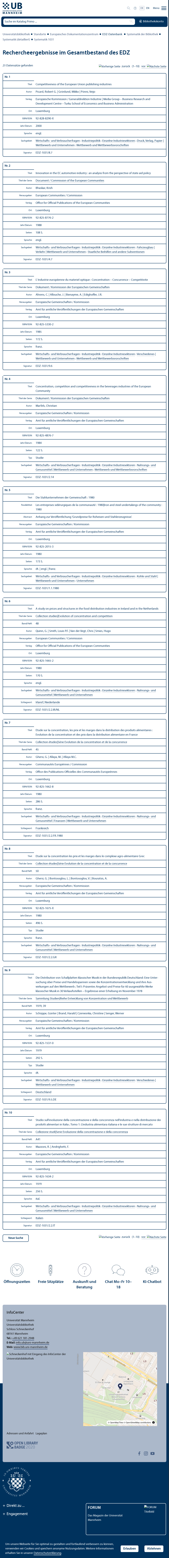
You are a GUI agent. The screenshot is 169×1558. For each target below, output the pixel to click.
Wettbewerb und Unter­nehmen (55, 145)
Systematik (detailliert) (16, 39)
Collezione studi (45, 1132)
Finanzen (59, 821)
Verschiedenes (145, 354)
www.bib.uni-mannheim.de (31, 1347)
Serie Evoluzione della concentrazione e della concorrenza (92, 1132)
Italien (39, 1218)
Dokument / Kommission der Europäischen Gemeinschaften (73, 287)
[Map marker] (120, 1386)
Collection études (46, 742)
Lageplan (41, 1433)
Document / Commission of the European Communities (70, 180)
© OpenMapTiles (115, 1422)
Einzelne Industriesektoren (118, 140)
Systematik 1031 (44, 39)
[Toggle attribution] (153, 1422)
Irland (39, 702)
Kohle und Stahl (147, 576)
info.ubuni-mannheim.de (32, 1342)
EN (147, 8)
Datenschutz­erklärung (47, 1553)
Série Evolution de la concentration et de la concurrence (92, 742)
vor (144, 66)
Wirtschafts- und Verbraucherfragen (58, 140)
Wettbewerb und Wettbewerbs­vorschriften (102, 145)
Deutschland (43, 1092)
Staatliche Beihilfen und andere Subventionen (116, 252)
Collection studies (46, 616)
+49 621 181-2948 (23, 1338)
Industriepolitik (91, 140)
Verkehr (40, 252)
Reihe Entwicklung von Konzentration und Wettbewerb (94, 998)
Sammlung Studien (47, 998)
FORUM (94, 1508)
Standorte (40, 34)
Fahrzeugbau (145, 247)
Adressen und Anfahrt (20, 1433)
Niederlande (52, 702)
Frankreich (42, 828)
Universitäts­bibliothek (16, 34)
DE (142, 8)
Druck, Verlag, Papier (149, 140)
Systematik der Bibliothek (142, 34)
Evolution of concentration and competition (85, 616)
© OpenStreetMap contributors (137, 1422)
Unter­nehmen (85, 581)
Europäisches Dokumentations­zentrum (74, 34)
